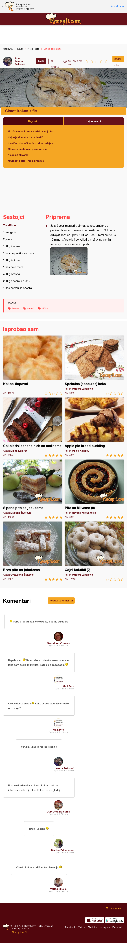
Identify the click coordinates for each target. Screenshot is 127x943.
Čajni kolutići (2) (94, 551)
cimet (30, 308)
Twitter (81, 927)
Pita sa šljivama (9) (94, 489)
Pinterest (117, 927)
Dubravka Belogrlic (58, 811)
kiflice (45, 308)
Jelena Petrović (20, 63)
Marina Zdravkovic (62, 850)
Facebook (70, 927)
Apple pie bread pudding (94, 427)
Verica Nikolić (58, 888)
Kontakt (25, 928)
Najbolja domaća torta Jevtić (25, 137)
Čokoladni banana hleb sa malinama (32, 427)
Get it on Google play (114, 920)
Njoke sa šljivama (18, 154)
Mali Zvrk (68, 686)
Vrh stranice (113, 908)
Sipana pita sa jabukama (32, 489)
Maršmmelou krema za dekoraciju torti (31, 131)
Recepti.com (63, 19)
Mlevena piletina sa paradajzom (27, 149)
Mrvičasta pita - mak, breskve (26, 160)
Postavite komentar (61, 600)
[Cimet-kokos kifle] (83, 261)
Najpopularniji (94, 121)
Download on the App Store (94, 920)
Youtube (92, 927)
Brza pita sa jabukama (32, 551)
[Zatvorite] (2, 6)
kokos (15, 308)
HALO (23, 932)
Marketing (15, 928)
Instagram (105, 927)
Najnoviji (33, 121)
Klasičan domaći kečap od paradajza (30, 143)
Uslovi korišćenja (45, 926)
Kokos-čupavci (32, 365)
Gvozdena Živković (58, 642)
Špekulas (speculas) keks (94, 365)
